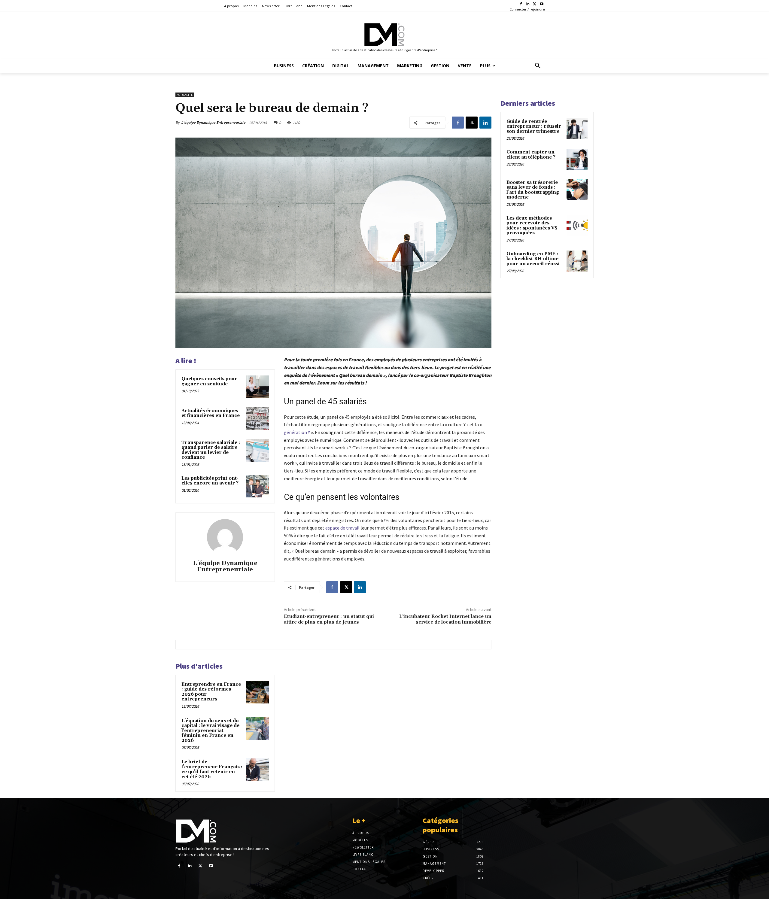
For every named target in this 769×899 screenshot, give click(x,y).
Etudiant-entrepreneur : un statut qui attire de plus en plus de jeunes (329, 619)
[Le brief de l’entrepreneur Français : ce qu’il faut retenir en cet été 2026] (257, 769)
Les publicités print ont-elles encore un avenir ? (210, 480)
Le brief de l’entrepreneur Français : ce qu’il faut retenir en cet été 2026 (211, 769)
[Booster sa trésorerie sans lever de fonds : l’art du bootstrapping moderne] (577, 189)
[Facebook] (521, 4)
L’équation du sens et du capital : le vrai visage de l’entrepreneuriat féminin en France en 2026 (210, 730)
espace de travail (342, 528)
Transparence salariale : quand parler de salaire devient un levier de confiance (210, 450)
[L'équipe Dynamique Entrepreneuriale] (225, 537)
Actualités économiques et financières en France (210, 413)
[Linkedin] (527, 4)
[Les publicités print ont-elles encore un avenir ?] (257, 486)
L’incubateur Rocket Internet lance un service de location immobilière (445, 619)
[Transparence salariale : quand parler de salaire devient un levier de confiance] (257, 450)
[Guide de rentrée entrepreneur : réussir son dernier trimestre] (577, 128)
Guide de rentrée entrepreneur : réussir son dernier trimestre (533, 126)
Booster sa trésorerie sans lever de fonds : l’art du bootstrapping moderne (532, 190)
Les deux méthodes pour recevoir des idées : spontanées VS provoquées (532, 225)
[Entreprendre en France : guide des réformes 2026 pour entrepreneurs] (257, 692)
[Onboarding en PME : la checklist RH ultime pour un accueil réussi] (577, 261)
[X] (534, 4)
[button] (537, 66)
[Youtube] (541, 4)
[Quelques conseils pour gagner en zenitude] (257, 386)
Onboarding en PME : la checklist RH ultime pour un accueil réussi (533, 259)
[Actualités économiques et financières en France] (257, 418)
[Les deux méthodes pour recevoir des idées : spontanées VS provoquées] (577, 225)
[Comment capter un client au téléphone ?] (577, 159)
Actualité (185, 95)
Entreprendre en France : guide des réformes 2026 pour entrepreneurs (211, 692)
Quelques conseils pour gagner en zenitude (209, 381)
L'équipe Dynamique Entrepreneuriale (213, 122)
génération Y (297, 432)
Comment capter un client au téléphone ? (530, 154)
